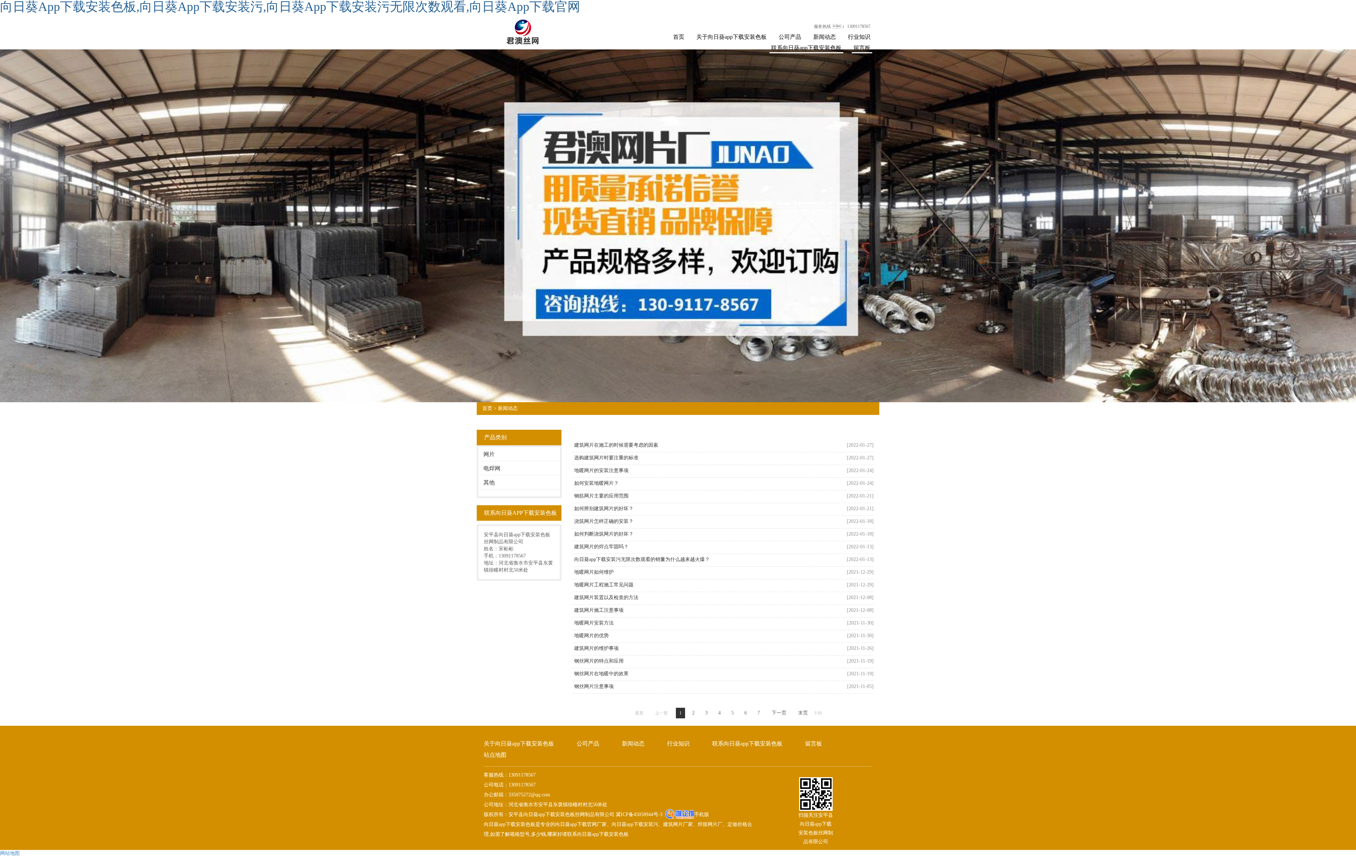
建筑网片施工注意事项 (599, 610)
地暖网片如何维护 (594, 572)
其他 (489, 482)
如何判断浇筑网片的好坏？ (604, 534)
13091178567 (858, 26)
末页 (803, 713)
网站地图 (10, 853)
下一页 (779, 713)
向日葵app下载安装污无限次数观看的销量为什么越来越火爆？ (642, 559)
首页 (678, 37)
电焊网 (491, 468)
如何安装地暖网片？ (596, 483)
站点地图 (495, 755)
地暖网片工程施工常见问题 (604, 584)
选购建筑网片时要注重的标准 (606, 457)
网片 (489, 454)
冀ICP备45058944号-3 (638, 814)
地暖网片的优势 (591, 635)
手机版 (701, 814)
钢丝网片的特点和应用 (599, 661)
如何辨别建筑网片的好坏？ (604, 508)
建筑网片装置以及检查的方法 (606, 597)
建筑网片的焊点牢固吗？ (601, 546)
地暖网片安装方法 (594, 623)
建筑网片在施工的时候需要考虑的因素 (616, 445)
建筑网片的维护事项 (596, 648)
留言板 (862, 48)
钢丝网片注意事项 (594, 686)
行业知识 (859, 37)
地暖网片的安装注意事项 (601, 470)
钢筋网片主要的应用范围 (601, 496)
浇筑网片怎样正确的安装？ (604, 521)
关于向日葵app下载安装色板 (731, 37)
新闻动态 (824, 37)
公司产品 (790, 37)
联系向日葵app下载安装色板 (806, 48)
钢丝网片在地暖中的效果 (601, 673)
